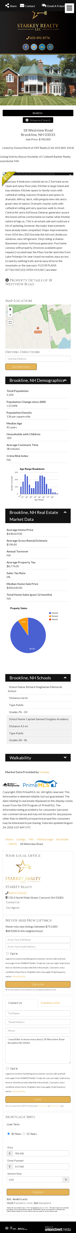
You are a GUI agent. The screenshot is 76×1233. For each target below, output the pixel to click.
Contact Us (13, 902)
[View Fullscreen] (10, 322)
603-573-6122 (18, 893)
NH (31, 839)
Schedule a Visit (50, 1002)
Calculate (38, 1192)
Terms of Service (55, 1106)
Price (10, 1147)
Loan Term (13, 1124)
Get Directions (21, 366)
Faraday (44, 772)
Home (9, 839)
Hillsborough (45, 839)
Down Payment (15, 1160)
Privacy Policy (18, 976)
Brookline (62, 839)
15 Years (31, 1133)
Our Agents (13, 907)
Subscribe (38, 984)
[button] (16, 173)
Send (38, 1099)
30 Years (15, 1133)
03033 (13, 843)
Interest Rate (14, 1173)
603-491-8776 (40, 38)
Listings (21, 839)
